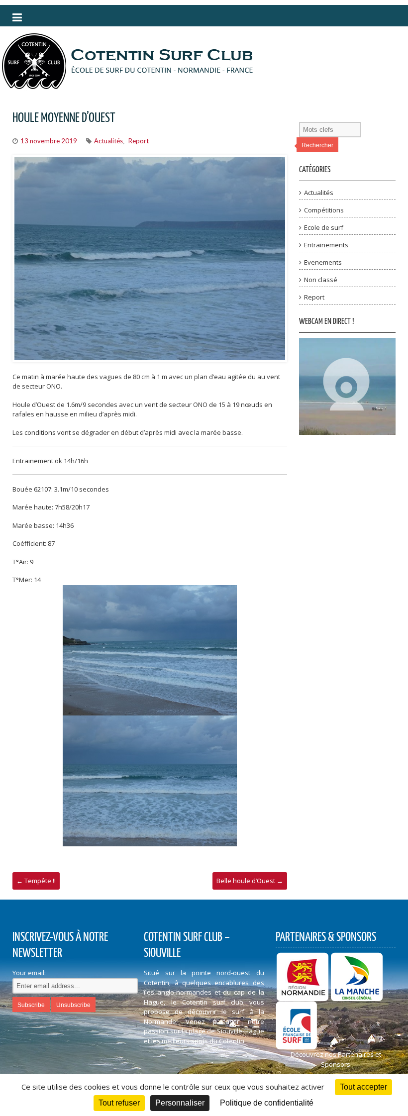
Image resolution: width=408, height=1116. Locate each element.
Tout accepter (363, 1087)
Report (138, 141)
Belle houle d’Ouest (249, 880)
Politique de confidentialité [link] (266, 1103)
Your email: (29, 972)
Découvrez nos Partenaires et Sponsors (336, 1059)
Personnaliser (179, 1103)
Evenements (323, 262)
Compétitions (324, 209)
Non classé (320, 279)
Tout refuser (119, 1103)
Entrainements (326, 244)
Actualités (108, 141)
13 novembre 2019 (48, 141)
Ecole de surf (323, 227)
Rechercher (317, 145)
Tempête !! (36, 880)
